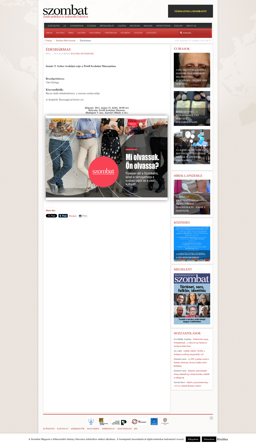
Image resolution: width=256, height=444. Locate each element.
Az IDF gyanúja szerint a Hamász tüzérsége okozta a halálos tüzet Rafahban (191, 362)
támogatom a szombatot (190, 11)
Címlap (48, 40)
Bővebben (222, 439)
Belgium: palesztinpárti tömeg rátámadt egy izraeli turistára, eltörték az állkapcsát (192, 374)
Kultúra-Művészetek (66, 40)
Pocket (72, 215)
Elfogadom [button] (193, 439)
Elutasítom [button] (209, 439)
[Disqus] (107, 268)
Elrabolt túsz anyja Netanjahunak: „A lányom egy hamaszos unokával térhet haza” (191, 342)
